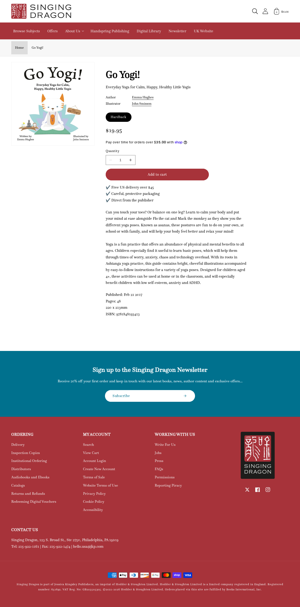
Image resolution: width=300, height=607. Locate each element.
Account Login (94, 460)
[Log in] (265, 11)
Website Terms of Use (100, 485)
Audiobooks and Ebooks (30, 477)
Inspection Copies (25, 453)
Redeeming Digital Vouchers (33, 501)
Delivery (18, 444)
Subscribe (121, 395)
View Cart (91, 453)
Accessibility (93, 509)
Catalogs (18, 485)
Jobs (158, 453)
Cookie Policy (93, 501)
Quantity (112, 151)
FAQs (159, 469)
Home (19, 47)
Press (159, 460)
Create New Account (99, 469)
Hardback (119, 117)
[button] (255, 11)
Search (88, 444)
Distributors (21, 469)
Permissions (165, 477)
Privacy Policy (94, 493)
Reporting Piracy (168, 485)
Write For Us (165, 444)
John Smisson (141, 103)
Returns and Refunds (28, 493)
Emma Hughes (143, 97)
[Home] (41, 11)
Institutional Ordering (29, 460)
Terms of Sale (94, 477)
